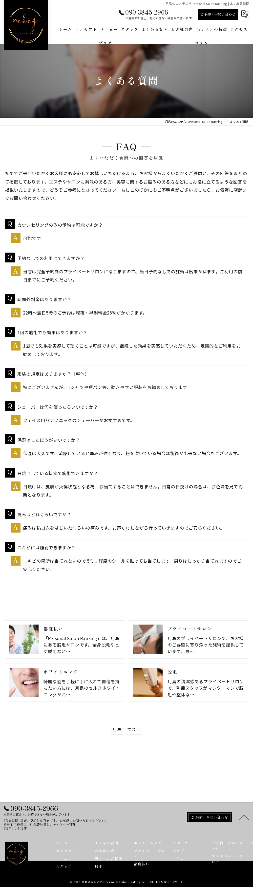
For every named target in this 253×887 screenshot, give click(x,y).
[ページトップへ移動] (244, 817)
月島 (116, 729)
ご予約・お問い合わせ (217, 14)
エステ (134, 729)
